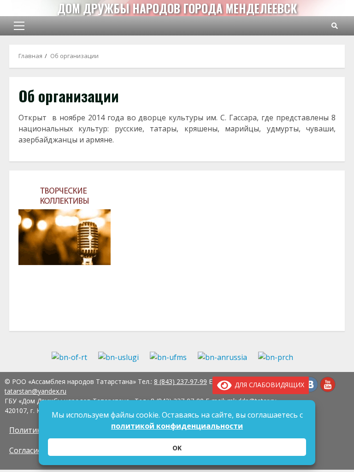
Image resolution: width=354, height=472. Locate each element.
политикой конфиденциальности (177, 426)
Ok (177, 447)
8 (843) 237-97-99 (180, 381)
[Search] (334, 26)
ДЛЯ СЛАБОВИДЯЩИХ (267, 384)
